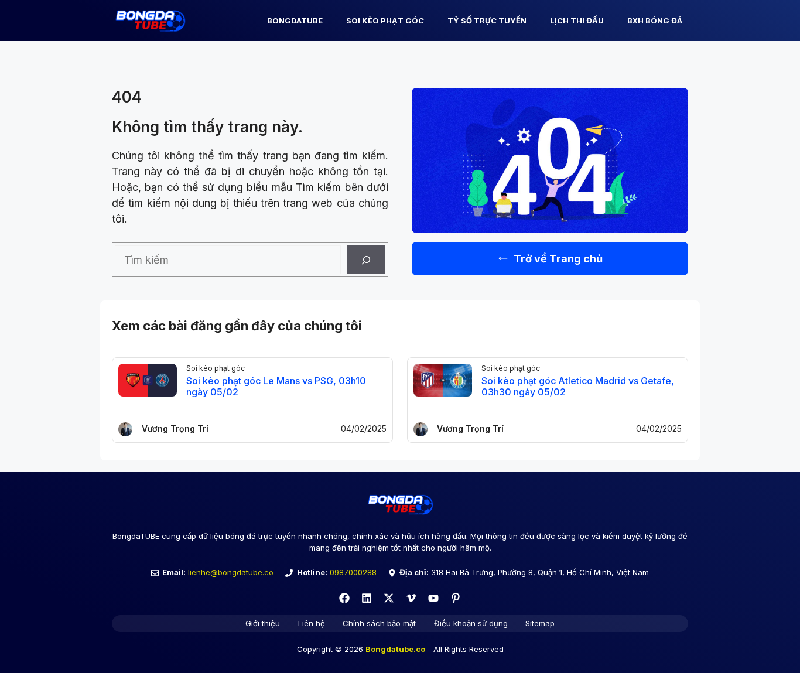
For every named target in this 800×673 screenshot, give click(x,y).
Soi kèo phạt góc (385, 20)
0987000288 (353, 572)
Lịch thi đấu (577, 20)
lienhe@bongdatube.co (230, 572)
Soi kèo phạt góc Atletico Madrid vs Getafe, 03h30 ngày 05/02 (577, 386)
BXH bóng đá (654, 20)
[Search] (366, 259)
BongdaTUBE (295, 20)
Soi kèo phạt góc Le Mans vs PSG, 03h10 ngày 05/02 (276, 386)
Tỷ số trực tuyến (487, 20)
